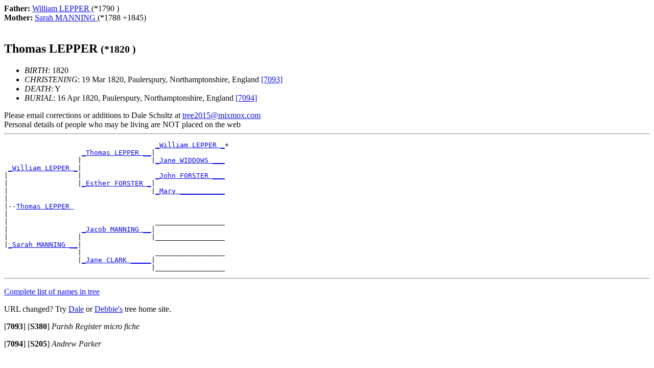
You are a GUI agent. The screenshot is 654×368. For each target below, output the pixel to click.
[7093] (272, 79)
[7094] (246, 98)
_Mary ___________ (190, 191)
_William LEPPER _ (190, 145)
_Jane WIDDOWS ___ (190, 160)
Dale (76, 309)
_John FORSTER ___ (190, 175)
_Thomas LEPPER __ (116, 152)
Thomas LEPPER (45, 206)
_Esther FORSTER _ (116, 183)
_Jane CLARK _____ (116, 260)
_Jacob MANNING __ (116, 229)
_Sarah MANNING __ (43, 244)
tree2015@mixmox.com (221, 115)
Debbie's (109, 309)
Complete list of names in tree (52, 291)
